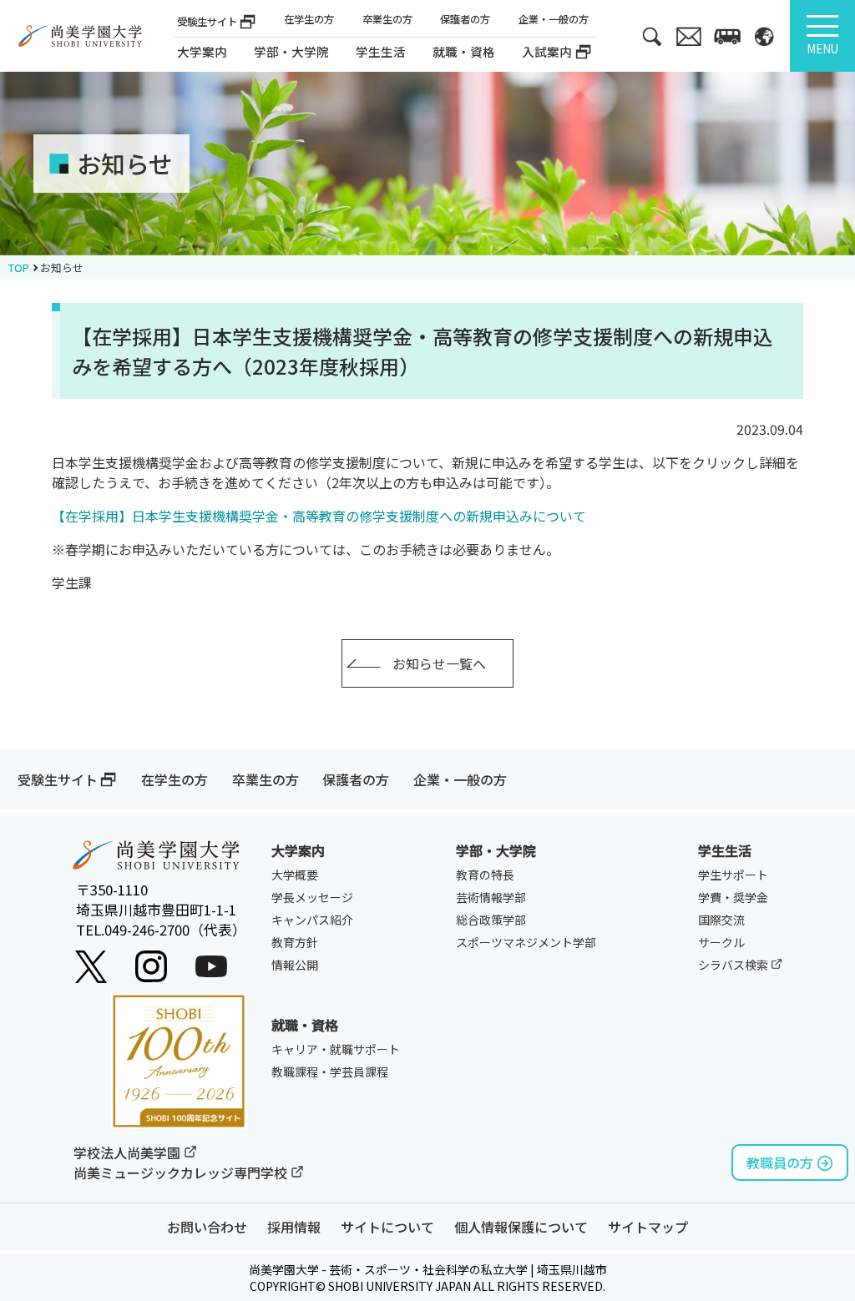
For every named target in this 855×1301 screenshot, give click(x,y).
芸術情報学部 (491, 897)
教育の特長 (485, 874)
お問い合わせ (207, 1227)
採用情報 (294, 1227)
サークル (721, 942)
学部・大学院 (496, 850)
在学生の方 (309, 19)
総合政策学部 (491, 919)
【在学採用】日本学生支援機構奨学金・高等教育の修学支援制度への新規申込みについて (319, 516)
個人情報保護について (521, 1227)
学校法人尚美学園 (128, 1152)
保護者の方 (465, 19)
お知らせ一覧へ (439, 663)
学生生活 (724, 850)
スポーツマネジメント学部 (526, 942)
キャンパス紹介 (312, 919)
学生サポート (733, 874)
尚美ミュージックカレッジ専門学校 (182, 1172)
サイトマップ (648, 1227)
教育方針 (294, 942)
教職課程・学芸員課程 (329, 1071)
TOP (18, 267)
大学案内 (202, 51)
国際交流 (721, 919)
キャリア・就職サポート (335, 1049)
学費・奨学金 (733, 897)
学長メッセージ (312, 897)
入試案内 (547, 51)
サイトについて (387, 1227)
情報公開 (294, 964)
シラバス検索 (734, 964)
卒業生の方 (387, 19)
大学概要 (294, 874)
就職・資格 (304, 1025)
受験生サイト (207, 21)
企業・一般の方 (554, 19)
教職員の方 (779, 1162)
